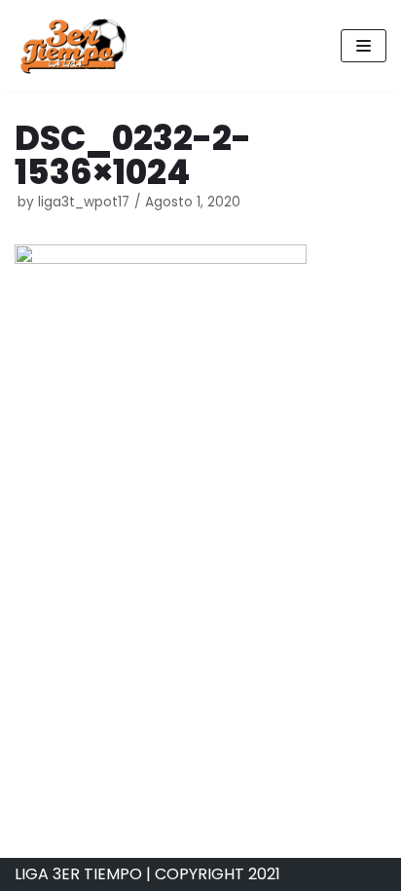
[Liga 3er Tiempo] (73, 46)
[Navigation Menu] (363, 45)
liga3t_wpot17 (83, 202)
